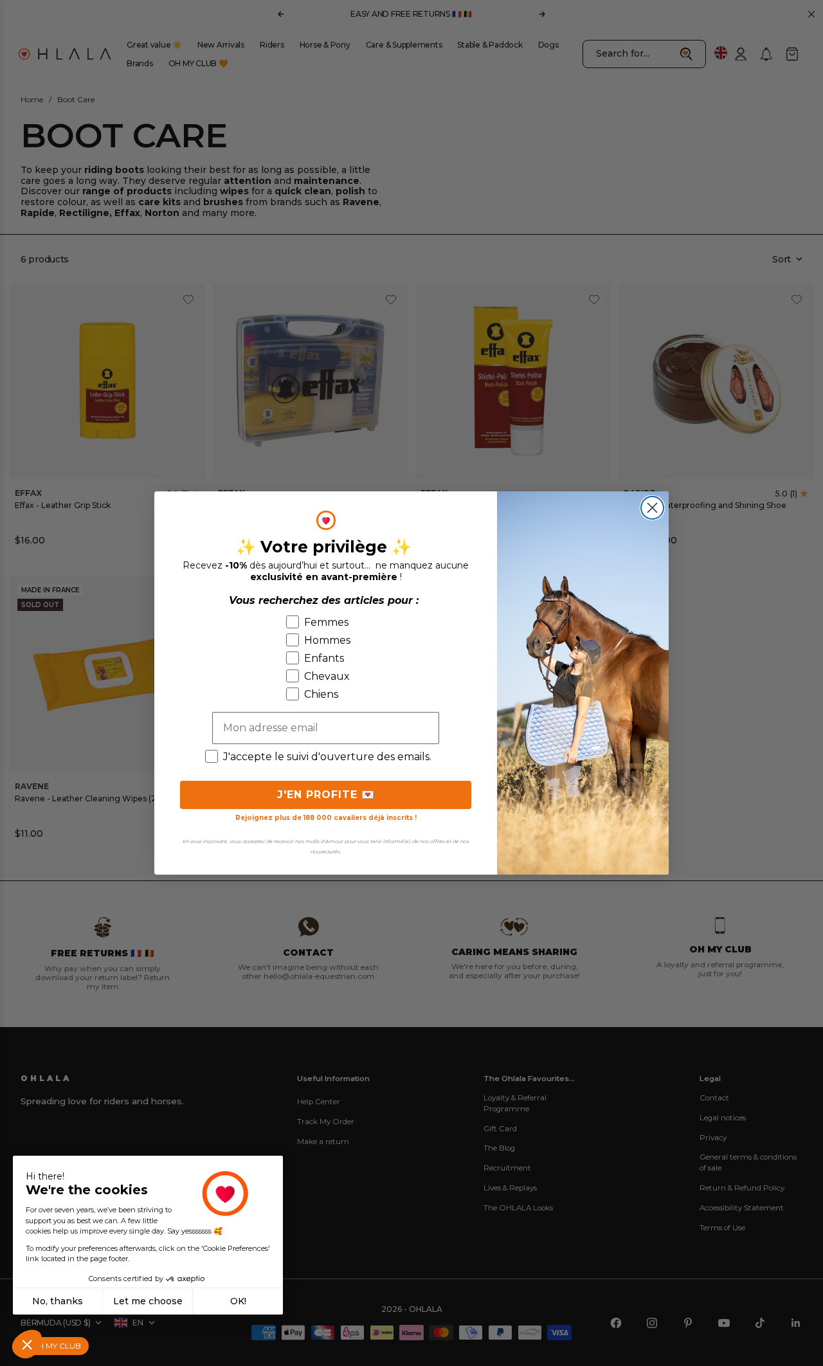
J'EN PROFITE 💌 (326, 794)
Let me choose (148, 1301)
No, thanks (57, 1301)
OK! (238, 1301)
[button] (27, 1344)
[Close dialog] (652, 507)
